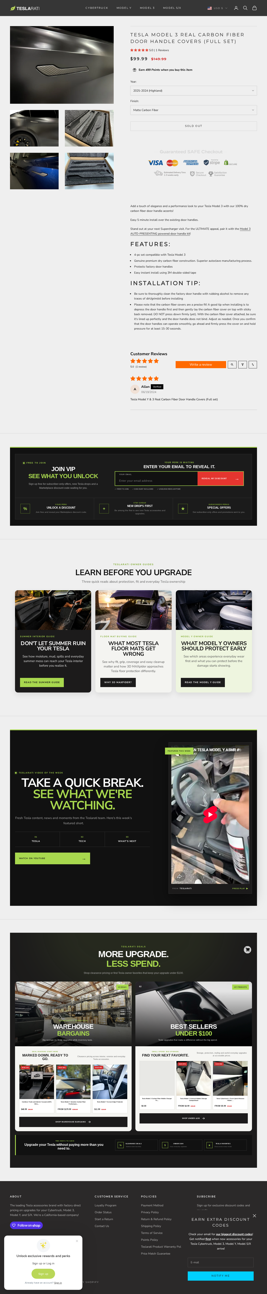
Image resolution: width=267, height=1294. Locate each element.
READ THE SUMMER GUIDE (42, 682)
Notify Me (221, 1276)
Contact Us (102, 1226)
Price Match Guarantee (155, 1254)
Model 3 (147, 7)
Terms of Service (151, 1233)
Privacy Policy (150, 1212)
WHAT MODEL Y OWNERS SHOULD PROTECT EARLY (214, 646)
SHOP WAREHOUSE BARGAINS (70, 1122)
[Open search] (232, 364)
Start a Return (104, 1219)
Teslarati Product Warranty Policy (162, 1247)
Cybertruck (97, 7)
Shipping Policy (151, 1226)
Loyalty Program (105, 1205)
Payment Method (152, 1205)
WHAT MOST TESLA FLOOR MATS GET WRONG (133, 649)
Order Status (103, 1212)
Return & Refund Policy (156, 1219)
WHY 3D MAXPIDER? (118, 682)
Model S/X (172, 7)
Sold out (194, 126)
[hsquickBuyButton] (247, 949)
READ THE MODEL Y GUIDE (203, 682)
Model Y (124, 7)
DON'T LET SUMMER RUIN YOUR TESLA (53, 646)
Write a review (201, 364)
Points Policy (149, 1240)
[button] (139, 50)
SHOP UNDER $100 (191, 1118)
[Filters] (242, 364)
